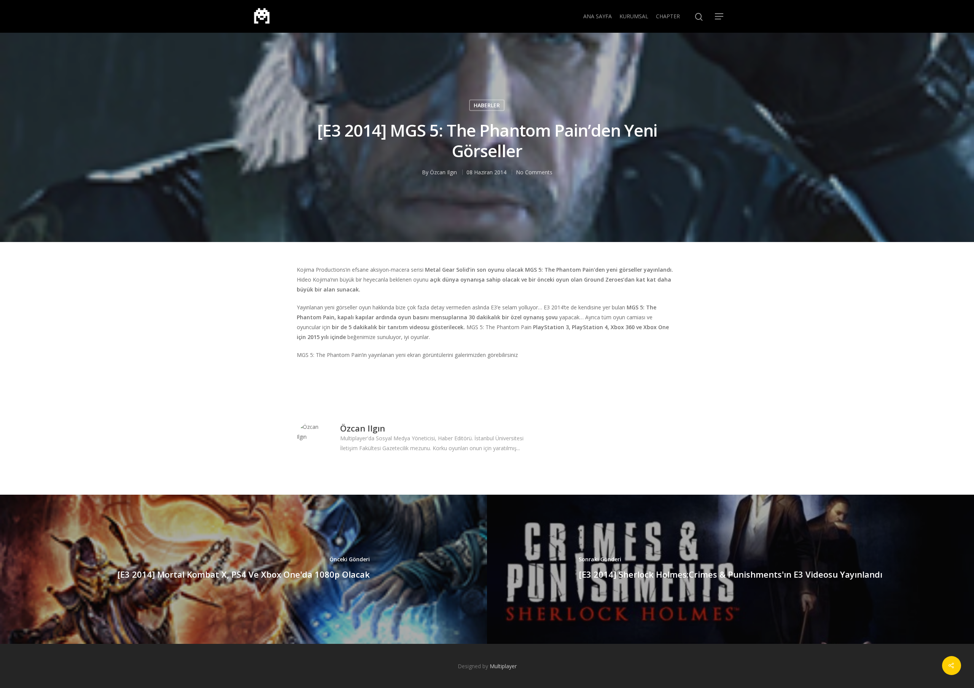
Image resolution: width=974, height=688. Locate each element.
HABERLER (487, 104)
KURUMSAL (633, 16)
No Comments (534, 171)
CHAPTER (668, 16)
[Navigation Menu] (719, 16)
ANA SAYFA (597, 16)
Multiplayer (503, 666)
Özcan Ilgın (443, 171)
